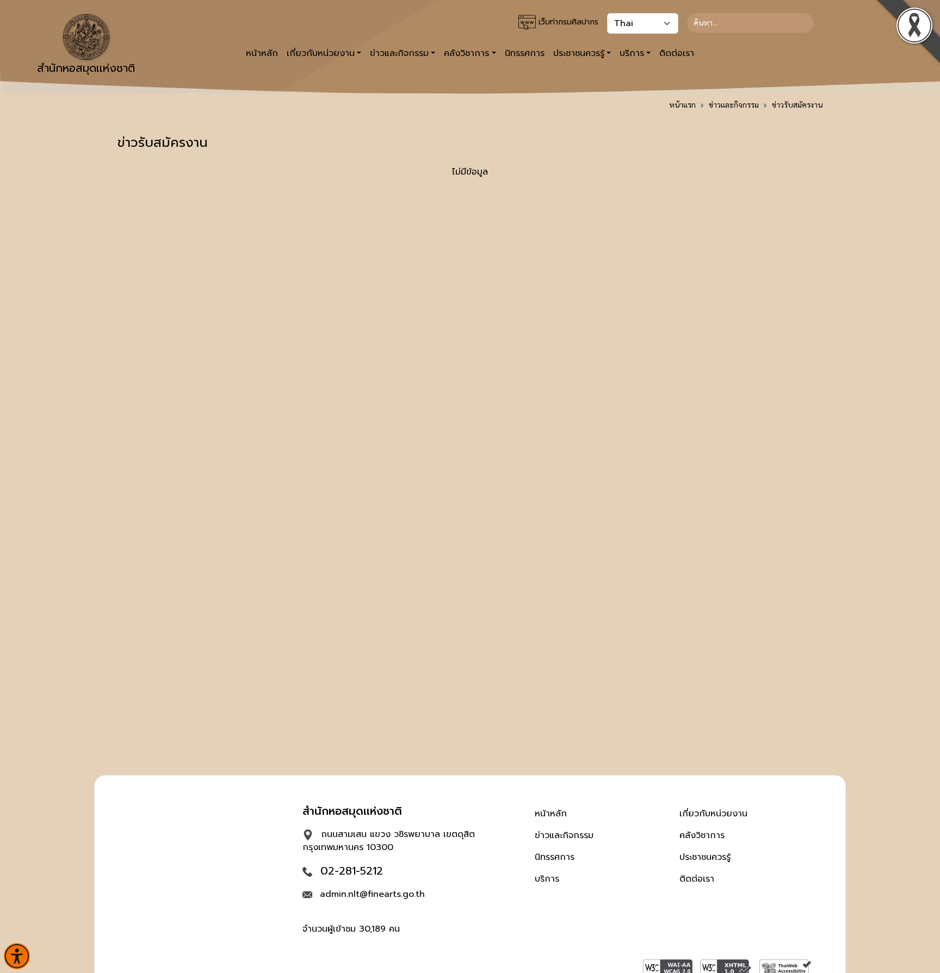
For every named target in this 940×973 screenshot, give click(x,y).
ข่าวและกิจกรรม (734, 104)
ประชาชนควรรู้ (705, 857)
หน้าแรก (682, 104)
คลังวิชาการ (702, 835)
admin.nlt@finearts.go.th (372, 894)
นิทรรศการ (525, 53)
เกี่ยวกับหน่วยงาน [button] (321, 53)
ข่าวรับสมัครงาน (797, 104)
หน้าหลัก (262, 53)
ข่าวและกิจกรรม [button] (399, 53)
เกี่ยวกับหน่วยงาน (713, 813)
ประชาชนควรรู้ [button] (578, 53)
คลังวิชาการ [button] (466, 53)
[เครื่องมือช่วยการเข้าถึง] (17, 956)
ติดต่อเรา (676, 53)
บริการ (547, 878)
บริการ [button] (632, 53)
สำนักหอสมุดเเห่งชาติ (86, 68)
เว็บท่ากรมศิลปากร (567, 22)
